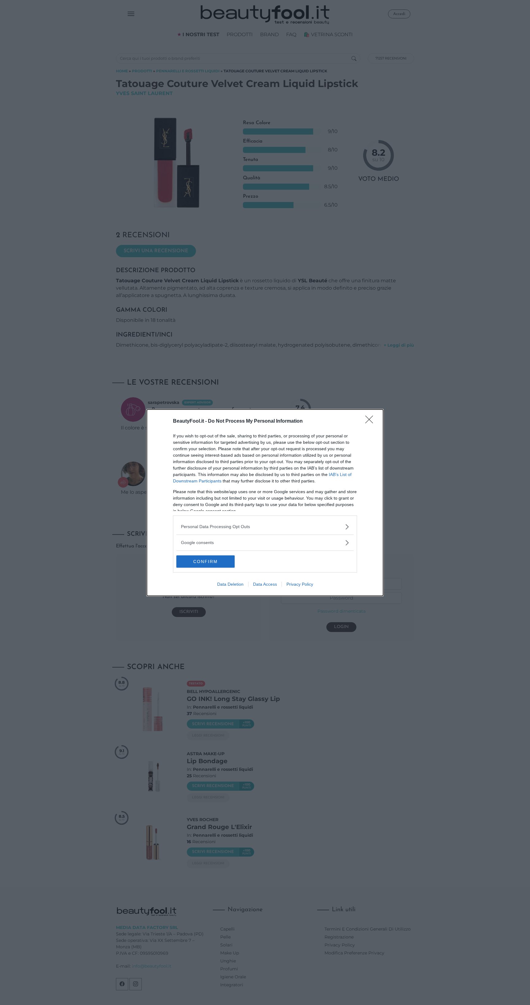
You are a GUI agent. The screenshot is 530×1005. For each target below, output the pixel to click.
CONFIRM (205, 561)
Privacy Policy (299, 584)
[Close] (371, 421)
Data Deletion (230, 584)
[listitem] (265, 526)
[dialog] (265, 502)
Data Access (265, 584)
